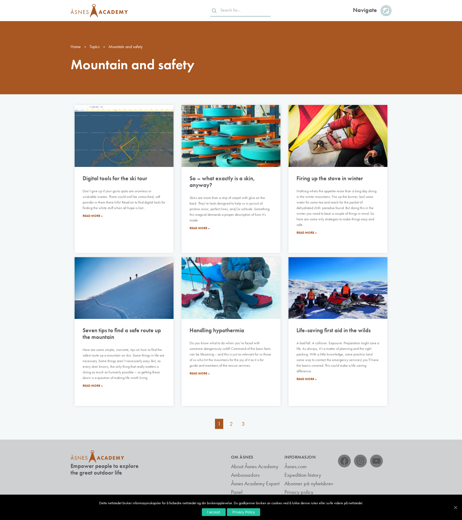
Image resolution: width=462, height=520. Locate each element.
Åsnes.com (295, 466)
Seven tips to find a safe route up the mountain (122, 334)
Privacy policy (298, 491)
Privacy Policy (243, 512)
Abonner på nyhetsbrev (308, 483)
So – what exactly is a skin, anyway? (222, 182)
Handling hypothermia (217, 330)
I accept (213, 512)
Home (76, 46)
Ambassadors (245, 474)
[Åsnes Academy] (99, 10)
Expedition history (302, 474)
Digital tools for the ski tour (115, 178)
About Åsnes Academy (254, 466)
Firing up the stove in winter (330, 178)
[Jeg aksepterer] (455, 507)
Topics (95, 46)
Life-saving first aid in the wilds (334, 330)
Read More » (93, 216)
